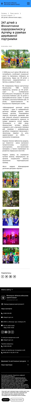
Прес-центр (14, 13)
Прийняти (5, 399)
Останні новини (6, 15)
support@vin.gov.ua (20, 377)
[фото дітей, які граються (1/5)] (11, 179)
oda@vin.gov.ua (8, 340)
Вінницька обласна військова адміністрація (12, 3)
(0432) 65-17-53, (8, 352)
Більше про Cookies (17, 399)
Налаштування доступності (14, 304)
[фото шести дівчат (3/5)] (11, 217)
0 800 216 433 (7, 346)
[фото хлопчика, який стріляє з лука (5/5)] (11, 255)
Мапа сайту (6, 290)
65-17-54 (15, 352)
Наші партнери (6, 365)
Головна (4, 13)
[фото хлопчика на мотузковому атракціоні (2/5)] (11, 198)
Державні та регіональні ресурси (13, 361)
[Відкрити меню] (28, 3)
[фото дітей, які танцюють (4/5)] (11, 236)
